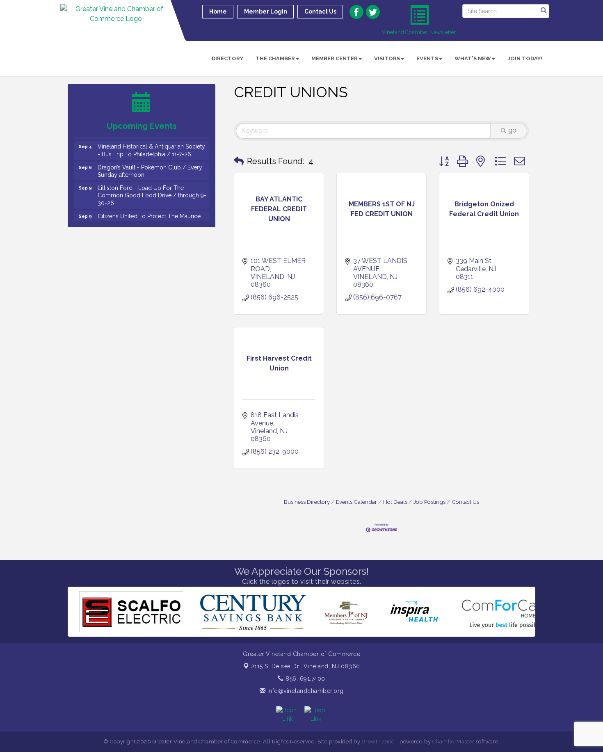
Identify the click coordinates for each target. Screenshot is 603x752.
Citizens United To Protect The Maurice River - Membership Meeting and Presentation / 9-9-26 (149, 216)
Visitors (387, 58)
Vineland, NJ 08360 (305, 666)
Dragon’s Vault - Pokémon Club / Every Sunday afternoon (150, 164)
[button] (239, 161)
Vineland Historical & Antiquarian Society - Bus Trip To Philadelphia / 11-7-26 (151, 143)
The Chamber (275, 58)
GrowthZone (378, 741)
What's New (473, 58)
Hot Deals (395, 501)
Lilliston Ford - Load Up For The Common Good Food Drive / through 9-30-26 (152, 188)
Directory (227, 58)
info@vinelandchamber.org (304, 691)
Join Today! (524, 58)
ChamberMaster (453, 741)
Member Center (334, 58)
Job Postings (429, 501)
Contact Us (465, 501)
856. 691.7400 (304, 678)
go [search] (512, 130)
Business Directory (307, 501)
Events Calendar (356, 501)
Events (427, 58)
